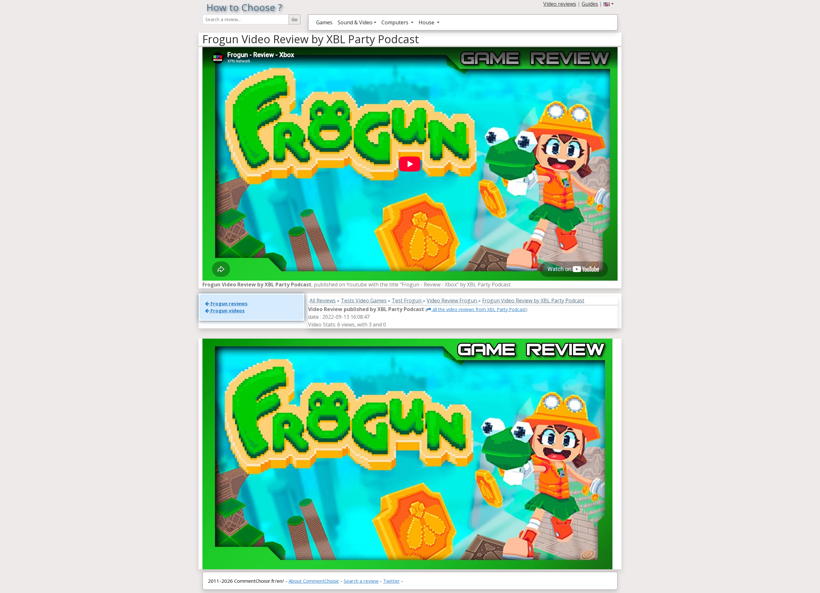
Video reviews (559, 3)
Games (324, 22)
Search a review (361, 581)
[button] (608, 3)
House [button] (427, 22)
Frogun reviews (228, 303)
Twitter (391, 581)
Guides (590, 3)
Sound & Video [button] (355, 22)
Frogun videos (227, 310)
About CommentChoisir (314, 581)
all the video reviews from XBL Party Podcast (478, 309)
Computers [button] (395, 22)
